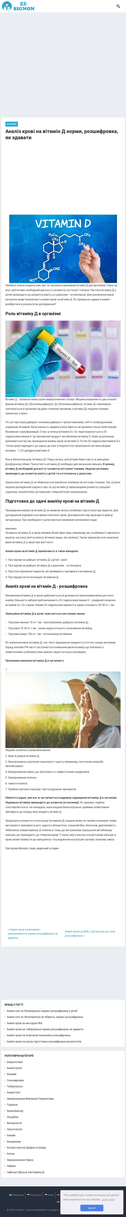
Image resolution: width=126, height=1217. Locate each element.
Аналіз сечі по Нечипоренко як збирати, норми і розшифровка (45, 1017)
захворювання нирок (20, 1159)
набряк (11, 1166)
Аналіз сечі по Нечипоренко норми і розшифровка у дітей (42, 1010)
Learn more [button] (108, 1199)
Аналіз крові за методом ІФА (24, 1023)
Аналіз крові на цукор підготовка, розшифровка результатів (44, 1041)
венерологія (14, 1123)
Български (36, 1195)
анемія (11, 1135)
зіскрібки (12, 1117)
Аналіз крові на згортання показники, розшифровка (38, 1035)
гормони (12, 1104)
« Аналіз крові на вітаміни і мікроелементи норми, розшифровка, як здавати (33, 933)
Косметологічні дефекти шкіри (26, 1147)
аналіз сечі (13, 1092)
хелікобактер (15, 1111)
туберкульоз (15, 1086)
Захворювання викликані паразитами (30, 1098)
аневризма (14, 1141)
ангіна (10, 1153)
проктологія (14, 1129)
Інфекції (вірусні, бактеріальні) (25, 1172)
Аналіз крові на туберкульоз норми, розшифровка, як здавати (45, 1029)
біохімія (11, 124)
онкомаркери (15, 1080)
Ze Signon (19, 1210)
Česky (51, 1195)
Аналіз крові (14, 1068)
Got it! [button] (91, 1208)
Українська (18, 1195)
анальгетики (15, 1062)
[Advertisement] (63, 37)
